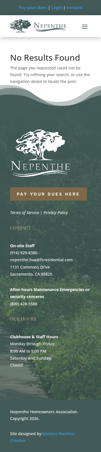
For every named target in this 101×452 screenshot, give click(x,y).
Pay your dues (33, 7)
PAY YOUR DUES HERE (48, 194)
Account (74, 7)
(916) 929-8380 (23, 252)
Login (56, 7)
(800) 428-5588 (23, 303)
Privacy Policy (55, 212)
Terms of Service (24, 212)
